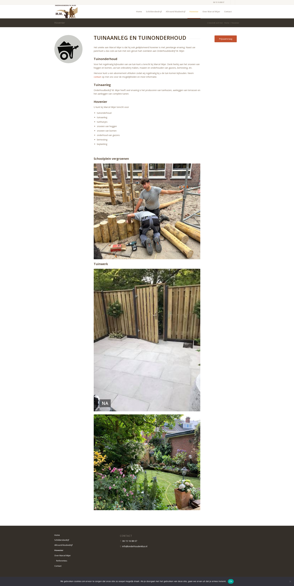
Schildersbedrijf (61, 540)
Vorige (100, 211)
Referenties (61, 560)
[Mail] (237, 2)
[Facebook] (232, 2)
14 (152, 507)
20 (167, 507)
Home (226, 23)
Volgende (193, 211)
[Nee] (290, 581)
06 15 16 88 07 (218, 2)
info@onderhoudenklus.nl (134, 546)
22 (171, 507)
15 (154, 507)
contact (97, 76)
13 (149, 507)
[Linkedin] (228, 2)
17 (159, 507)
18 (162, 507)
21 (169, 507)
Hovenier (59, 22)
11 (144, 507)
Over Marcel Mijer (62, 555)
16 (157, 507)
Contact (57, 566)
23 (174, 507)
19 (164, 507)
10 (142, 507)
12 (147, 507)
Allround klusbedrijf (63, 545)
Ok (230, 581)
